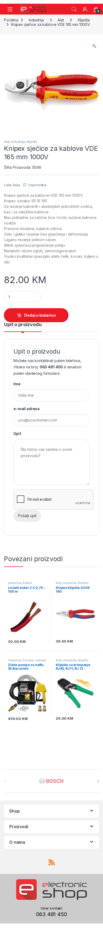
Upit (17, 433)
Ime (17, 384)
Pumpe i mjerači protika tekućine (27, 661)
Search (74, 9)
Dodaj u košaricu (40, 315)
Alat (61, 20)
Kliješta (84, 20)
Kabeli (27, 583)
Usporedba (37, 185)
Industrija (36, 20)
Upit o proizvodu (23, 324)
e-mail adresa (26, 408)
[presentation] (98, 781)
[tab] (23, 327)
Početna (11, 20)
